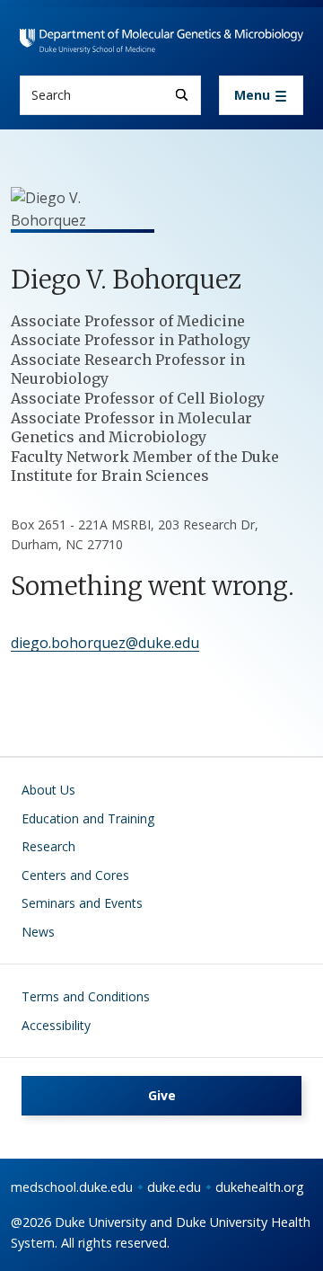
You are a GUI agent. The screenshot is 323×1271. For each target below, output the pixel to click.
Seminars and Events (82, 902)
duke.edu (174, 1186)
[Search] (181, 95)
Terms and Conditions (86, 996)
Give (162, 1095)
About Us (48, 789)
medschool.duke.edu (72, 1186)
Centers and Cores (75, 875)
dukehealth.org (259, 1186)
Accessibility (56, 1025)
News (38, 931)
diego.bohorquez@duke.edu (105, 643)
